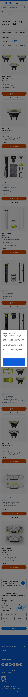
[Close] (24, 331)
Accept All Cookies (13, 364)
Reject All (13, 360)
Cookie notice (8, 352)
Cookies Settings (13, 356)
